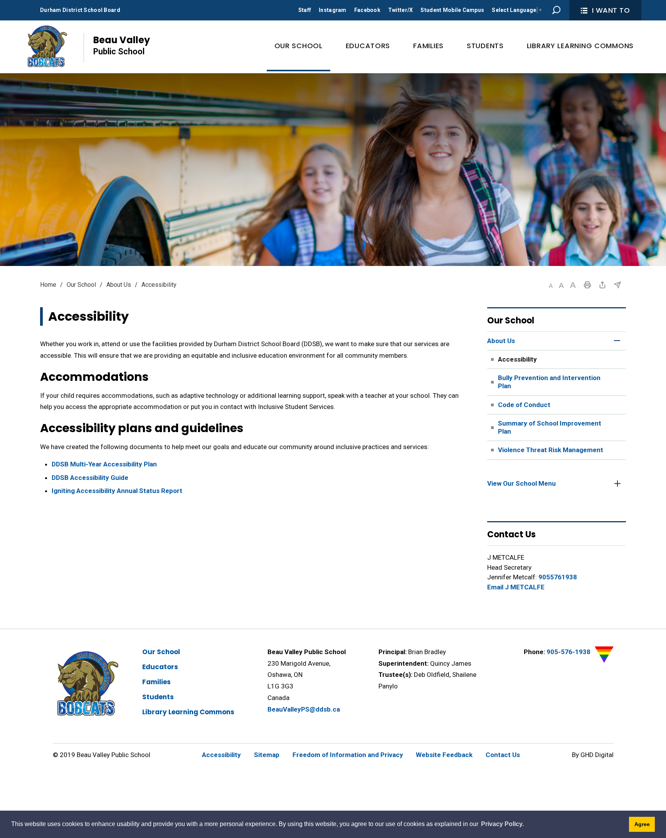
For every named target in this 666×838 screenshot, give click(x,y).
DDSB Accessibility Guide (90, 477)
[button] (551, 286)
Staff (304, 10)
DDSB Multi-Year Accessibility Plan (104, 464)
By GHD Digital (593, 755)
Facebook (367, 10)
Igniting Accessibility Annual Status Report (117, 491)
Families (156, 682)
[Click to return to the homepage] (46, 45)
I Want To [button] (611, 10)
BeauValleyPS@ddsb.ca (303, 709)
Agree (642, 824)
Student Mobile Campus (452, 10)
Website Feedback (444, 755)
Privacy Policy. (502, 824)
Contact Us (503, 755)
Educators (160, 666)
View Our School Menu (521, 483)
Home (48, 284)
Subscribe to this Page (617, 284)
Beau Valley (121, 45)
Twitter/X (400, 10)
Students (158, 697)
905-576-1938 (568, 652)
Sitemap (266, 755)
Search (556, 10)
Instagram (332, 10)
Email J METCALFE (516, 587)
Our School (81, 284)
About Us (118, 284)
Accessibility (221, 755)
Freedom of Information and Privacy (348, 755)
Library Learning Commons (188, 712)
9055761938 (557, 577)
